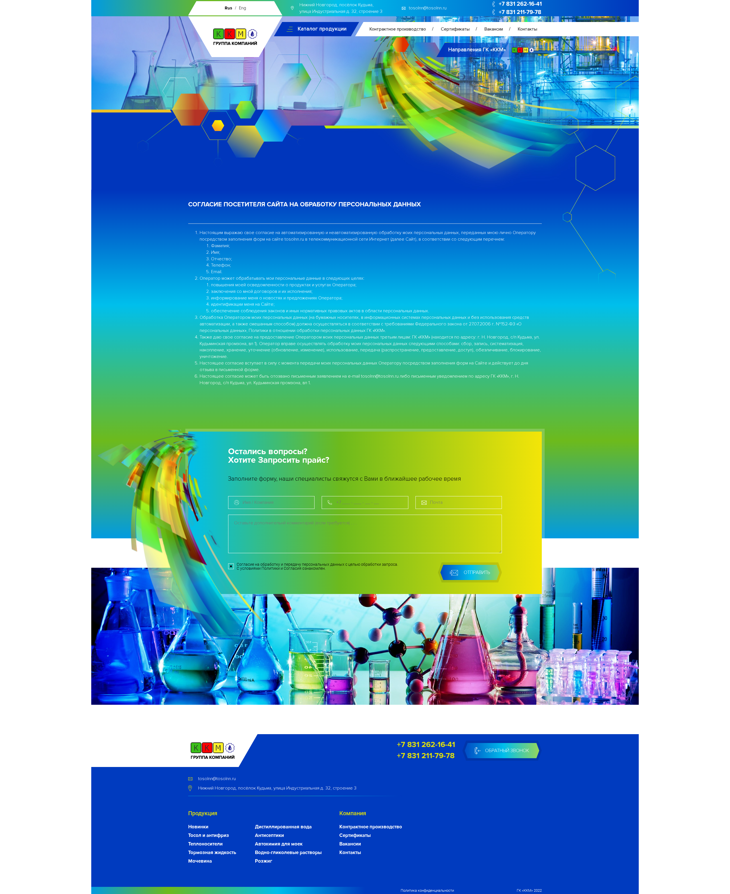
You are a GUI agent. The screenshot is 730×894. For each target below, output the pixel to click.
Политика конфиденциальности (427, 890)
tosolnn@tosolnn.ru (428, 8)
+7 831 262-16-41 (520, 4)
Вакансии (493, 29)
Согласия (292, 568)
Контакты (527, 29)
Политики (270, 568)
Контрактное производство (398, 29)
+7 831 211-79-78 (520, 12)
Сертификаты (455, 29)
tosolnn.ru (294, 239)
